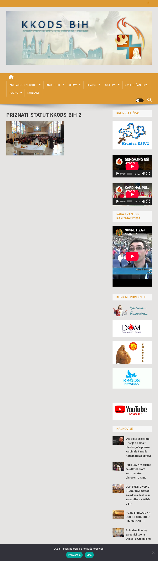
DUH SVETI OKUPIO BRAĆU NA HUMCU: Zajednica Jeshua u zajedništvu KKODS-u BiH (138, 495)
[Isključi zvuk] (143, 174)
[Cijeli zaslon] (148, 174)
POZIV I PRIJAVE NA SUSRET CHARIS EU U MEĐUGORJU (138, 517)
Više (89, 554)
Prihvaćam (74, 554)
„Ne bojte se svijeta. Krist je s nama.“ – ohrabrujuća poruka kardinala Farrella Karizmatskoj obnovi (138, 447)
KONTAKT (33, 92)
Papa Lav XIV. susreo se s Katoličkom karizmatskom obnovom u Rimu (138, 471)
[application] (132, 166)
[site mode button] (140, 100)
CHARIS (91, 85)
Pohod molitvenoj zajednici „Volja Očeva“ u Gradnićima (138, 534)
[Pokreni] (117, 174)
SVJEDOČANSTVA (136, 85)
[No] (153, 552)
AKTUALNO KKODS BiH (23, 85)
